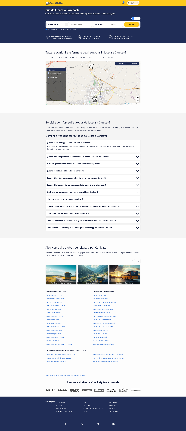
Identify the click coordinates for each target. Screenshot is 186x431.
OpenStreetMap (129, 104)
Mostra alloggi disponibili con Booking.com (61, 29)
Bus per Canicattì (80, 375)
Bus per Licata (68, 375)
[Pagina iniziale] (54, 3)
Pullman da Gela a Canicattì (102, 320)
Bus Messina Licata (52, 320)
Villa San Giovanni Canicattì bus (103, 344)
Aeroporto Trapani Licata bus (56, 361)
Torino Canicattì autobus (101, 341)
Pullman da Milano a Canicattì (103, 327)
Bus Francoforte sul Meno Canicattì (104, 316)
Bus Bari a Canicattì (99, 295)
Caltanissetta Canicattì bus (101, 306)
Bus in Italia (59, 375)
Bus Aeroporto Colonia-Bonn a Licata (58, 358)
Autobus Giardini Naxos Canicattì (104, 323)
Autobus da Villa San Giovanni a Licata (59, 344)
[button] (94, 99)
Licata (121, 64)
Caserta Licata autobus (54, 302)
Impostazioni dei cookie (93, 408)
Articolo (113, 408)
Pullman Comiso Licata (54, 309)
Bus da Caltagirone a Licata (55, 299)
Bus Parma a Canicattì (100, 334)
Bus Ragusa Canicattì (100, 337)
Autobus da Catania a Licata (55, 306)
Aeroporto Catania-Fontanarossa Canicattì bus (108, 354)
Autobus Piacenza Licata (54, 330)
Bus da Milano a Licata (53, 323)
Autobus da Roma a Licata (55, 337)
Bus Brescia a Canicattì (100, 299)
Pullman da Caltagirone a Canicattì (104, 302)
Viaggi (85, 411)
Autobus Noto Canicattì (100, 330)
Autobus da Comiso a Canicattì (103, 309)
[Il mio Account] (123, 3)
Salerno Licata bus (52, 341)
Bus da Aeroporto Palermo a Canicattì (105, 361)
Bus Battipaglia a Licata (54, 295)
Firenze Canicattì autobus (101, 313)
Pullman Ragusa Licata (53, 334)
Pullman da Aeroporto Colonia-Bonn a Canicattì (108, 358)
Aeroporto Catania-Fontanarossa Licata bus (60, 354)
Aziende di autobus (64, 411)
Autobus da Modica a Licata (55, 327)
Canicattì (134, 64)
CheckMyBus (50, 375)
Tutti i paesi (114, 411)
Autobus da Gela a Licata (54, 316)
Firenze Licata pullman (53, 313)
